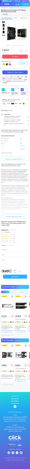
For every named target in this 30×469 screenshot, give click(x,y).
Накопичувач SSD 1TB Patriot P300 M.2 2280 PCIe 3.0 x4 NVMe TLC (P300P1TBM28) (7, 327)
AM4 (21, 143)
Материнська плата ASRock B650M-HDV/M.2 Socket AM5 (20, 377)
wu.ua (22, 460)
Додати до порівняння (21, 51)
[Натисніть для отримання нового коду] (15, 271)
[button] (20, 287)
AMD (21, 138)
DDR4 (21, 155)
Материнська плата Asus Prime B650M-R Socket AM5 (7, 376)
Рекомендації (5, 291)
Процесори (13, 291)
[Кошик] (12, 316)
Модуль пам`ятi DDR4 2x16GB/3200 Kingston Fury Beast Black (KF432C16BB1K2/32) (21, 327)
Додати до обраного (26, 51)
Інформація (18, 88)
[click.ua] (9, 4)
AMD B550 (22, 146)
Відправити (15, 276)
